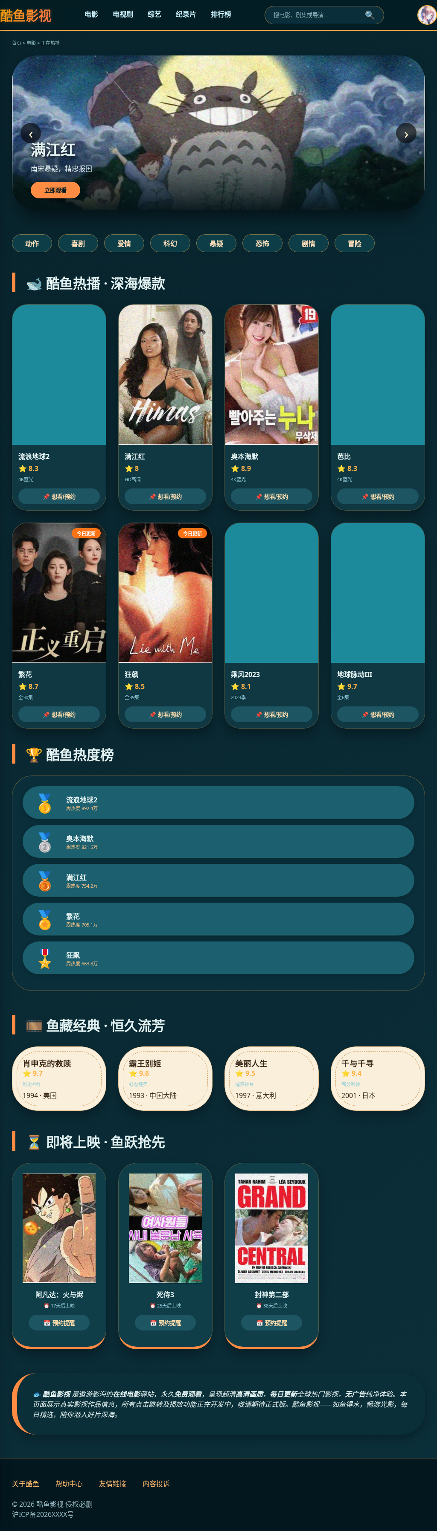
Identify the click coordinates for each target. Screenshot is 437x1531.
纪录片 (186, 14)
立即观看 (55, 190)
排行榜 (221, 14)
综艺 (154, 14)
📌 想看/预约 (59, 497)
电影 (91, 14)
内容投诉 (156, 1483)
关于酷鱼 (25, 1483)
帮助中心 (69, 1483)
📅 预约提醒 (59, 1323)
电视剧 (123, 14)
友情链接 (112, 1483)
